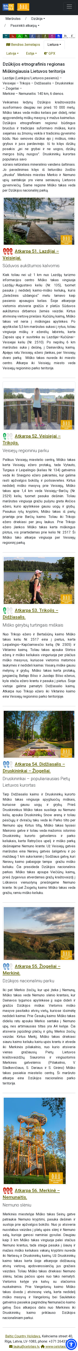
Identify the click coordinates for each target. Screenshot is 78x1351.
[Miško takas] (23, 7)
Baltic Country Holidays (22, 1336)
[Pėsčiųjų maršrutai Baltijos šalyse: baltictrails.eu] (10, 7)
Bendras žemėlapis (25, 45)
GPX (51, 53)
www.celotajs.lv (57, 1347)
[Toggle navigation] (69, 6)
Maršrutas (13, 19)
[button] (38, 19)
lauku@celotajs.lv (26, 1347)
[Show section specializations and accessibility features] (39, 36)
